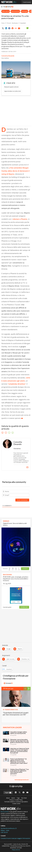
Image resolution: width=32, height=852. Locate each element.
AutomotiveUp (5, 11)
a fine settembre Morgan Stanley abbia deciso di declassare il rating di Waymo (15, 171)
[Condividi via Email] (19, 28)
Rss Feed (24, 798)
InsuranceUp (23, 11)
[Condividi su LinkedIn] (6, 28)
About (8, 798)
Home (3, 23)
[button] (2, 6)
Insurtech (23, 23)
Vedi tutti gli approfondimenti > (22, 779)
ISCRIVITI (25, 568)
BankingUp (14, 11)
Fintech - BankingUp (12, 23)
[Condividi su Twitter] (2, 28)
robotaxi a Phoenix (20, 219)
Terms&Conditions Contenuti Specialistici (16, 802)
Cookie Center (16, 803)
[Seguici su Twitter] (19, 792)
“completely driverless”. (17, 384)
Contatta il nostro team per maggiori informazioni (15, 838)
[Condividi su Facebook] (9, 28)
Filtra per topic (9, 688)
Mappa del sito (16, 849)
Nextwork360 (4, 811)
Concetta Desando (7, 56)
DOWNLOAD (24, 607)
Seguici (7, 792)
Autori (13, 798)
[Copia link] (15, 28)
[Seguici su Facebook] (23, 792)
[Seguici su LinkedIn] (16, 792)
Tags (18, 798)
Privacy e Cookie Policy (16, 800)
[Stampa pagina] (12, 28)
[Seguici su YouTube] (27, 792)
